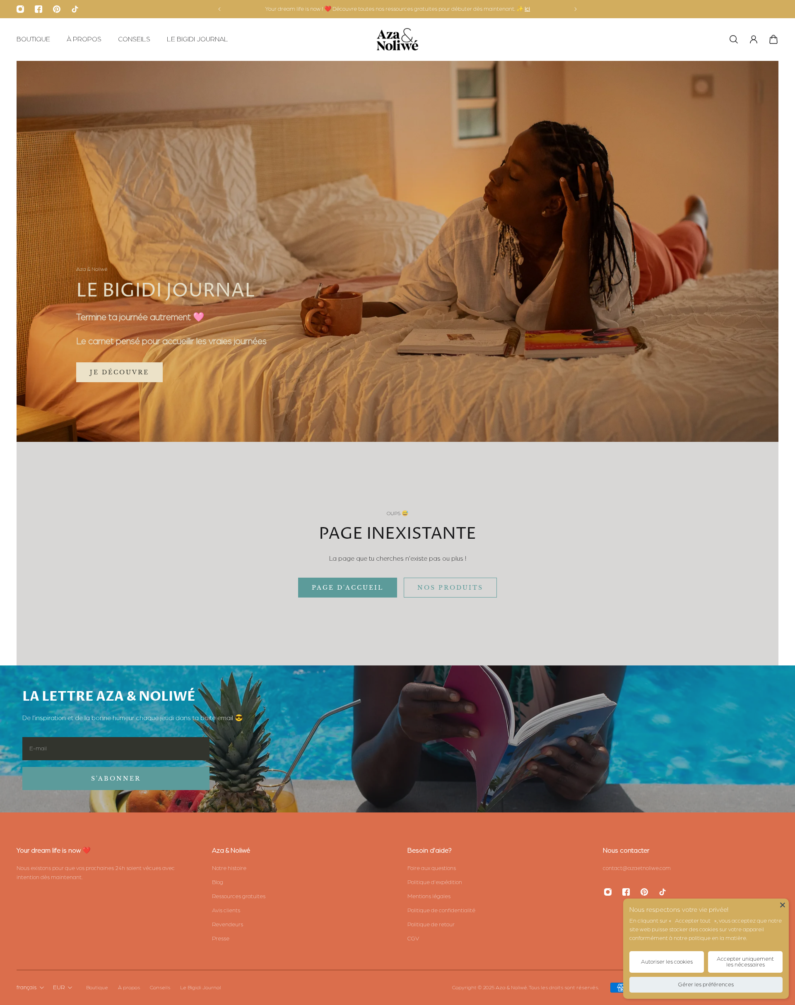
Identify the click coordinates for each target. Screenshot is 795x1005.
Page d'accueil (347, 587)
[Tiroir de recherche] (734, 39)
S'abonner (116, 778)
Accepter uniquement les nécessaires (745, 962)
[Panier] (773, 39)
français (26, 988)
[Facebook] (38, 9)
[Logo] (397, 39)
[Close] (782, 905)
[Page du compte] (754, 39)
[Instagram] (20, 9)
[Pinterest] (57, 9)
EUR (59, 988)
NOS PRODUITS (450, 587)
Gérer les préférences (706, 985)
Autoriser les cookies (667, 962)
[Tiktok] (75, 9)
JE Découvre (119, 372)
